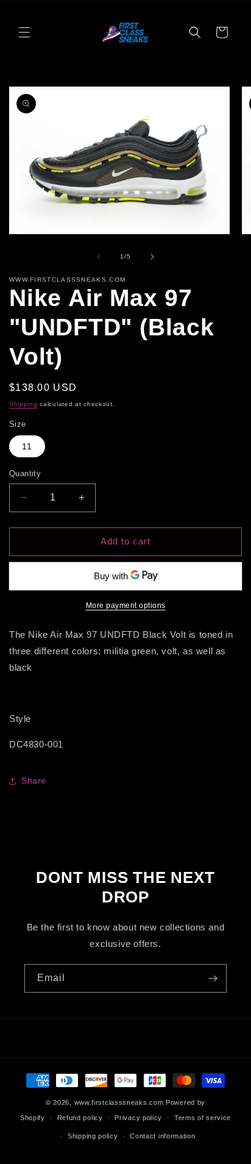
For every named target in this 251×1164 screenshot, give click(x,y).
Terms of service (202, 1117)
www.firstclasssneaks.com (119, 1102)
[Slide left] (98, 256)
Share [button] (33, 780)
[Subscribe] (212, 978)
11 (27, 446)
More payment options (126, 605)
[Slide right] (152, 256)
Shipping (23, 404)
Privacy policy (138, 1117)
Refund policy (80, 1117)
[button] (24, 32)
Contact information (162, 1136)
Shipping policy (93, 1136)
